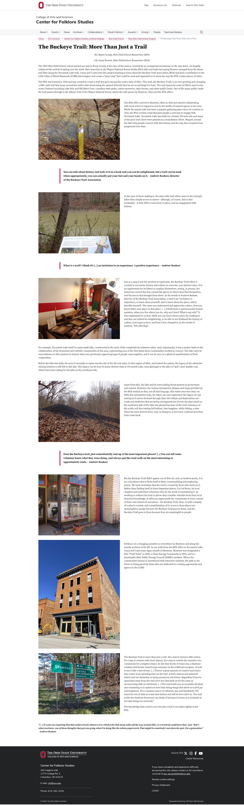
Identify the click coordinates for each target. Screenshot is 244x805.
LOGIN (155, 790)
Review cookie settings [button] (163, 779)
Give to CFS (177, 752)
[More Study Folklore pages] (123, 33)
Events (55, 32)
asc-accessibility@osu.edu (177, 773)
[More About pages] (47, 33)
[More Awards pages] (137, 33)
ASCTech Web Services (194, 801)
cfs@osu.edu (54, 783)
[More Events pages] (59, 33)
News (67, 32)
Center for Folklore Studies (58, 765)
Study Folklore (115, 32)
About (43, 32)
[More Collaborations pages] (103, 33)
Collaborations (95, 32)
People (157, 32)
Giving (144, 32)
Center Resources (194, 758)
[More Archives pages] (83, 33)
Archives (77, 32)
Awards (132, 32)
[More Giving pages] (149, 33)
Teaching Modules (173, 32)
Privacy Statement (161, 785)
